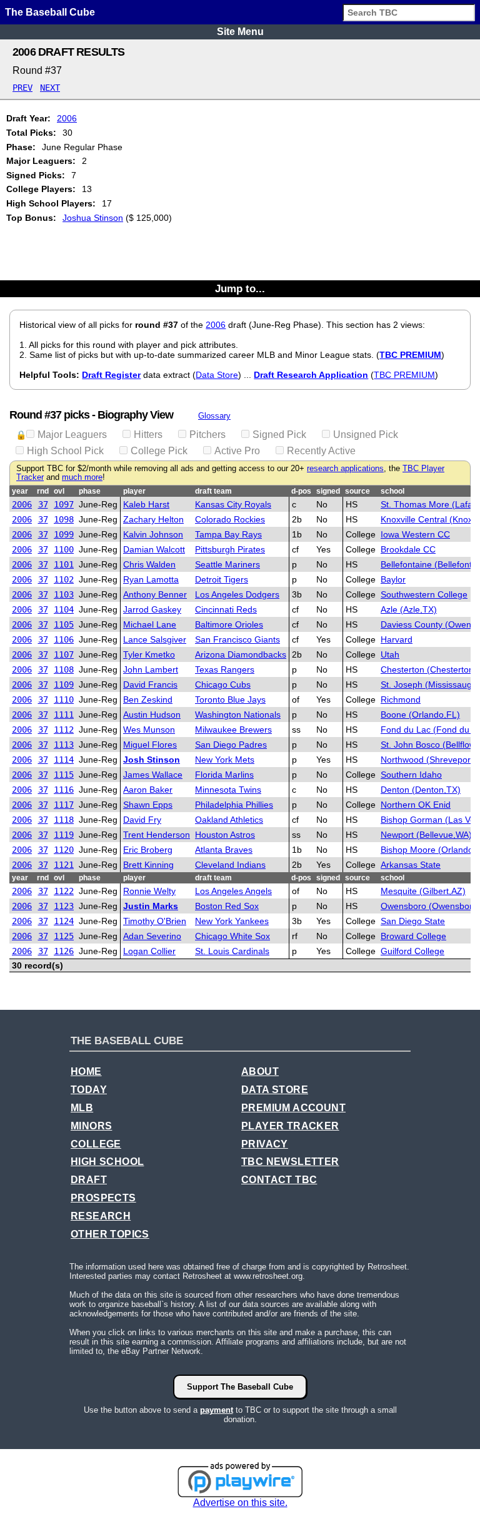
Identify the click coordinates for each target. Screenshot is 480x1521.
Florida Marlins (224, 775)
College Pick (159, 450)
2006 (67, 118)
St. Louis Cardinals (232, 951)
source (357, 491)
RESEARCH (101, 1216)
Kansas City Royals (233, 504)
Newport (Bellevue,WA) (426, 835)
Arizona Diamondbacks (240, 654)
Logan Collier (149, 951)
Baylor (393, 579)
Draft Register (111, 375)
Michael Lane (149, 624)
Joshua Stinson (92, 218)
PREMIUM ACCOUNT (293, 1107)
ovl (59, 491)
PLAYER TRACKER (290, 1126)
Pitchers (207, 434)
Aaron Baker (147, 790)
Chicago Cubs (223, 684)
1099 (64, 534)
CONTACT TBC (279, 1179)
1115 (64, 775)
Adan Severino (152, 936)
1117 (64, 805)
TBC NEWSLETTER (290, 1161)
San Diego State (413, 921)
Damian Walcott (154, 549)
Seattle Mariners (227, 564)
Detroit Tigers (221, 579)
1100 (64, 549)
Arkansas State (411, 865)
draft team (213, 491)
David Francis (150, 684)
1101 (64, 564)
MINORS (91, 1126)
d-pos (301, 491)
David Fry (142, 820)
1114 (64, 760)
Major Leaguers (72, 434)
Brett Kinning (148, 865)
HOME (86, 1071)
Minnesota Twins (228, 790)
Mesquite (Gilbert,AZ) (423, 891)
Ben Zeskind (147, 699)
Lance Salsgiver (154, 639)
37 (43, 504)
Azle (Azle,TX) (409, 609)
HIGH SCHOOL (107, 1161)
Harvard (396, 639)
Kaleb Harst (146, 504)
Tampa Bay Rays (228, 534)
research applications (345, 468)
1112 (64, 730)
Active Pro (237, 450)
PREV (22, 88)
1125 (64, 936)
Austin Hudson (152, 715)
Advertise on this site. (240, 1502)
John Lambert (150, 669)
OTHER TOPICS (110, 1234)
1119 (64, 835)
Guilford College (412, 951)
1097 (64, 504)
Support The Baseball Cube (240, 1386)
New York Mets (224, 760)
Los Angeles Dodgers (237, 594)
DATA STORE (274, 1089)
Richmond (401, 699)
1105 (64, 624)
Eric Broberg (147, 850)
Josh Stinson (151, 760)
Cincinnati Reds (226, 609)
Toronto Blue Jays (230, 699)
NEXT (50, 88)
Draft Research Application (311, 375)
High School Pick (65, 450)
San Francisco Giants (237, 639)
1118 (64, 820)
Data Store (217, 375)
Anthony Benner (155, 594)
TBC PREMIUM (410, 355)
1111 (64, 715)
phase (90, 491)
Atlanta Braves (223, 850)
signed (328, 491)
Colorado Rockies (230, 519)
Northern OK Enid (416, 805)
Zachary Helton (153, 519)
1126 (64, 951)
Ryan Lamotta (151, 579)
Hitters (148, 434)
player (134, 491)
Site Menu (240, 31)
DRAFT (89, 1179)
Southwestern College (424, 594)
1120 (64, 850)
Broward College (413, 936)
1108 (64, 669)
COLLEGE (96, 1144)
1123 (64, 906)
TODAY (89, 1089)
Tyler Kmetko (149, 654)
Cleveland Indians (230, 865)
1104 (64, 609)
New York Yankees (232, 921)
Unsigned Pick (365, 434)
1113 (64, 745)
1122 (64, 891)
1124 (64, 921)
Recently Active (321, 450)
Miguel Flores (150, 745)
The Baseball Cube (50, 12)
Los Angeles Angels (233, 891)
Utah (390, 654)
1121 (64, 865)
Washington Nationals (238, 715)
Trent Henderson (156, 835)
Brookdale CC (408, 549)
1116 (64, 790)
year (20, 491)
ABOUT (260, 1071)
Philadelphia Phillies (234, 805)
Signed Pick (279, 434)
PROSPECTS (103, 1198)
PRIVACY (264, 1144)
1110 (64, 699)
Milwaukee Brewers (233, 730)
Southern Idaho (411, 775)
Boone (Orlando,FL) (420, 715)
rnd (43, 491)
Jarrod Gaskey (152, 609)
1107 (64, 654)
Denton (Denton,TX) (421, 790)
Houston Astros (225, 835)
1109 (64, 684)
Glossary (214, 415)
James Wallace (152, 775)
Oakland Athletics (229, 820)
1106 (64, 639)
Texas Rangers (224, 669)
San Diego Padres (231, 745)
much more (82, 477)
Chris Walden (149, 564)
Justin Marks (150, 906)
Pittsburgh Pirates (230, 549)
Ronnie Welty (149, 891)
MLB (82, 1107)
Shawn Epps (147, 805)
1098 (64, 519)
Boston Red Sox (227, 906)
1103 (64, 594)
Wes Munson (149, 730)
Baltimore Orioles (229, 624)
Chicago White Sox (232, 936)
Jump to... (240, 288)
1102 (64, 579)
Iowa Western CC (415, 534)
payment (216, 1410)
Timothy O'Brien (154, 921)
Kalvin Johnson (153, 534)
